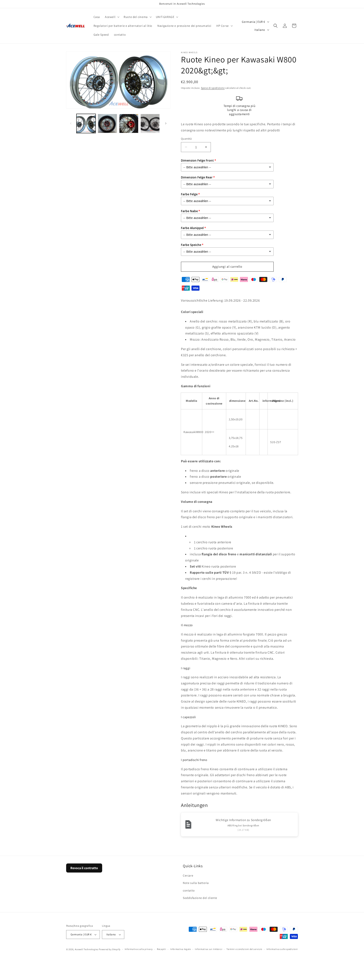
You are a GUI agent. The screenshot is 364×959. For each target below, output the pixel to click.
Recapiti (161, 949)
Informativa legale (180, 949)
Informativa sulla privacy (139, 949)
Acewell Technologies (86, 949)
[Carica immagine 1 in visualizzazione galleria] (86, 123)
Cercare (188, 875)
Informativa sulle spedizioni (282, 949)
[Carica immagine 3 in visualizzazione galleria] (128, 123)
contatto (189, 890)
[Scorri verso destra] (165, 123)
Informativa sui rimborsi (208, 949)
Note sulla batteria (196, 883)
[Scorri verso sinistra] (70, 123)
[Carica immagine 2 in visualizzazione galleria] (107, 123)
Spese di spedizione (213, 87)
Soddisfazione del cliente (200, 898)
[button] (111, 16)
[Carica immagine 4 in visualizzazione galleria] (150, 123)
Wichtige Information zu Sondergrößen (243, 820)
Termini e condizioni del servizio (244, 949)
